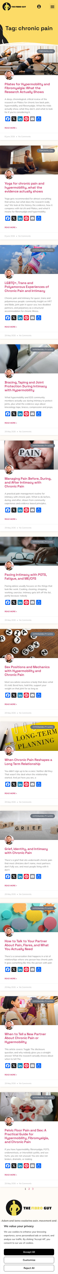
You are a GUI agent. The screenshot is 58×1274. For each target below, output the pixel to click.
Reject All (29, 1268)
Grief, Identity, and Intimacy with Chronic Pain (26, 851)
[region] (29, 1248)
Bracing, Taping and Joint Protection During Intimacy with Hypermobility (26, 386)
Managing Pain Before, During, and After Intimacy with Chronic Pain (28, 482)
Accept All (29, 1252)
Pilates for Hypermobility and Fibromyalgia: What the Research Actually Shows (27, 88)
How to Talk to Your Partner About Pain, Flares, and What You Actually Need (27, 945)
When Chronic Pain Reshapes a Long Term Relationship (28, 762)
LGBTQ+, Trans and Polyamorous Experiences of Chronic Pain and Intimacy (27, 287)
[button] (52, 7)
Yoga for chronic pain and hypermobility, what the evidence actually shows (24, 187)
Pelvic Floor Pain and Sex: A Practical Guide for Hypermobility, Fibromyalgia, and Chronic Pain (27, 1136)
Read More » (11, 128)
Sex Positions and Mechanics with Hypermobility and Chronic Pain (27, 671)
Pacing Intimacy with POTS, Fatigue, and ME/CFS (26, 576)
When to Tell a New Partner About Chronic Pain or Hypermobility (25, 1038)
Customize (29, 1260)
